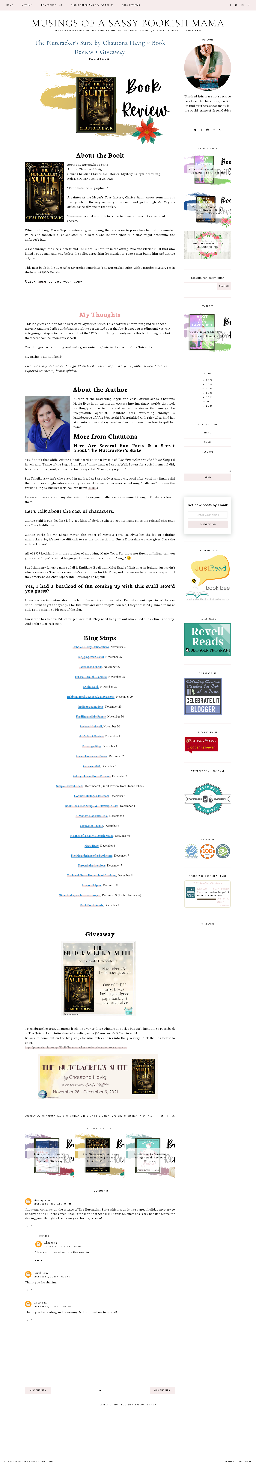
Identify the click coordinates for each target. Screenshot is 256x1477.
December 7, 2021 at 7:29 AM (52, 1276)
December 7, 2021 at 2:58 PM (62, 1246)
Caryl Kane (41, 1273)
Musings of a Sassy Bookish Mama (128, 23)
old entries (162, 1390)
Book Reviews (131, 5)
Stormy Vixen (43, 1200)
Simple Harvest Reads (69, 786)
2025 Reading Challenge (207, 883)
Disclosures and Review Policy (92, 5)
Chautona (50, 1243)
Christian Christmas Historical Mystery (94, 1116)
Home (9, 5)
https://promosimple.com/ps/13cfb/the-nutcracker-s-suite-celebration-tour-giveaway (76, 1047)
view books (224, 905)
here (42, 281)
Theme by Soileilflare (238, 1462)
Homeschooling (51, 5)
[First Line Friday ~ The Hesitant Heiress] (207, 258)
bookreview (32, 1116)
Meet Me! (27, 5)
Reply (28, 1225)
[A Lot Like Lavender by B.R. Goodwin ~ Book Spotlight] (207, 188)
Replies (44, 1236)
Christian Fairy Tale (138, 1116)
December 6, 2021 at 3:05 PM (52, 1203)
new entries (38, 1390)
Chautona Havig (53, 1116)
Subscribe (208, 524)
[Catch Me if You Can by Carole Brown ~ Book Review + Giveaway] (207, 227)
